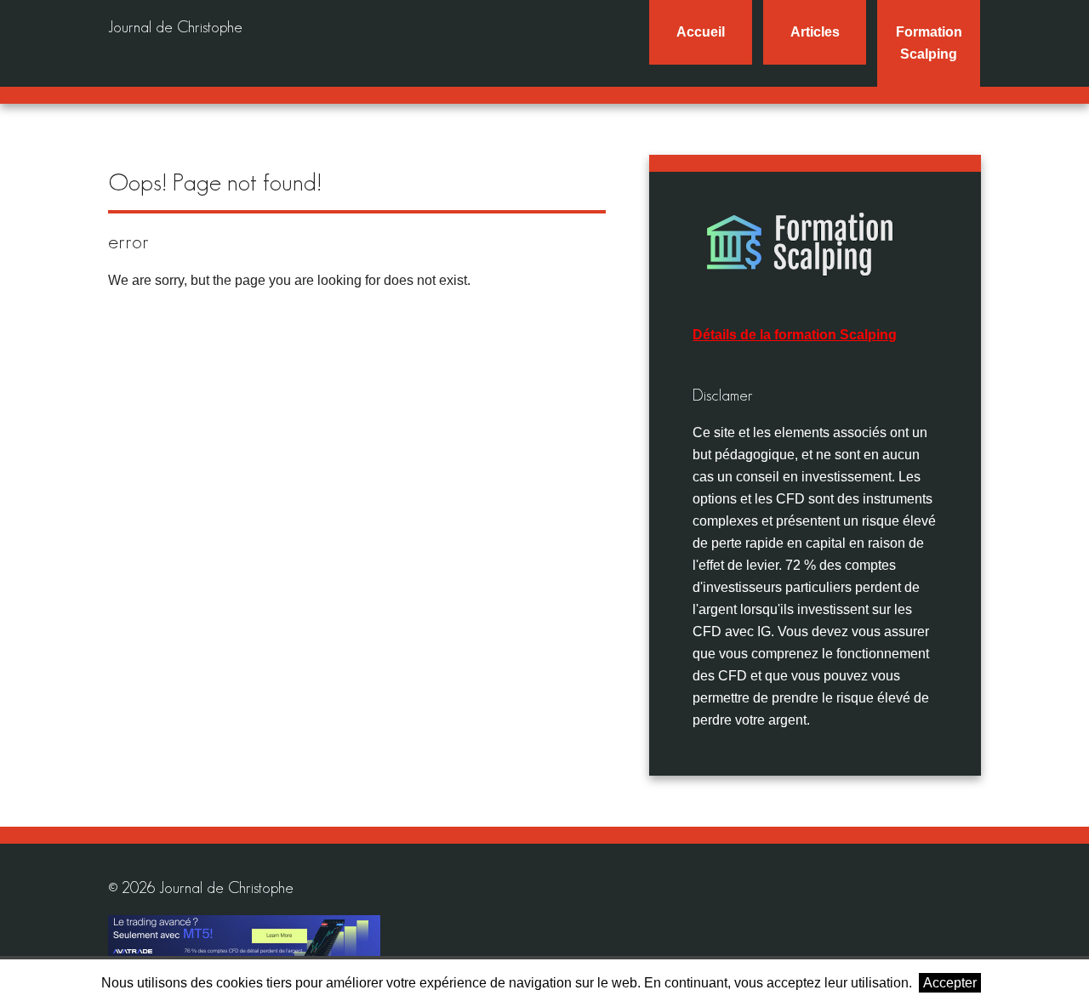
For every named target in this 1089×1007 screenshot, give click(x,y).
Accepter (950, 983)
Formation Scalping (929, 43)
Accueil (700, 32)
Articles (815, 32)
